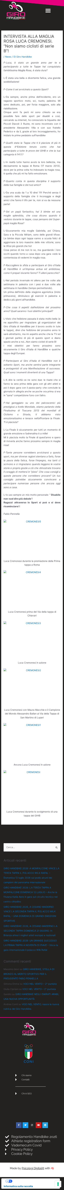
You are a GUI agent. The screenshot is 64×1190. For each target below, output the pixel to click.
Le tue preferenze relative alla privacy (34, 1181)
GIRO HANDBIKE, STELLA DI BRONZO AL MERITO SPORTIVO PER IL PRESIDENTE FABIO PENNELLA (29, 974)
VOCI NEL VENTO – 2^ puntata (40, 983)
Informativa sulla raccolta (18, 1186)
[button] (48, 10)
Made (14, 1168)
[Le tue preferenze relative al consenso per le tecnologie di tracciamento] (58, 1184)
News (8, 56)
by (31, 1168)
